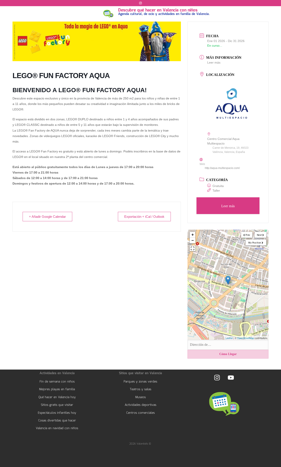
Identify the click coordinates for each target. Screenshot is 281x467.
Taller (216, 190)
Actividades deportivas (140, 405)
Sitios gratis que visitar (57, 405)
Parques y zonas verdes (140, 381)
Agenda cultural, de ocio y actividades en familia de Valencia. (164, 14)
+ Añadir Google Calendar (47, 216)
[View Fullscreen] (192, 248)
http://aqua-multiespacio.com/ (222, 168)
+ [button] (192, 234)
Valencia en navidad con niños (57, 428)
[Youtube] (230, 377)
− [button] (192, 240)
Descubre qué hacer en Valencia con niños (158, 10)
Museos (140, 397)
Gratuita (218, 186)
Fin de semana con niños (57, 381)
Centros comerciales (140, 412)
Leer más (213, 62)
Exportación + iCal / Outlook (144, 216)
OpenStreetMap (245, 338)
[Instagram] (140, 3)
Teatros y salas (140, 389)
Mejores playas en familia (57, 389)
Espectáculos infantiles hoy (57, 412)
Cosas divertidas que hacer (57, 420)
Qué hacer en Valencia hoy (57, 397)
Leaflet (229, 338)
